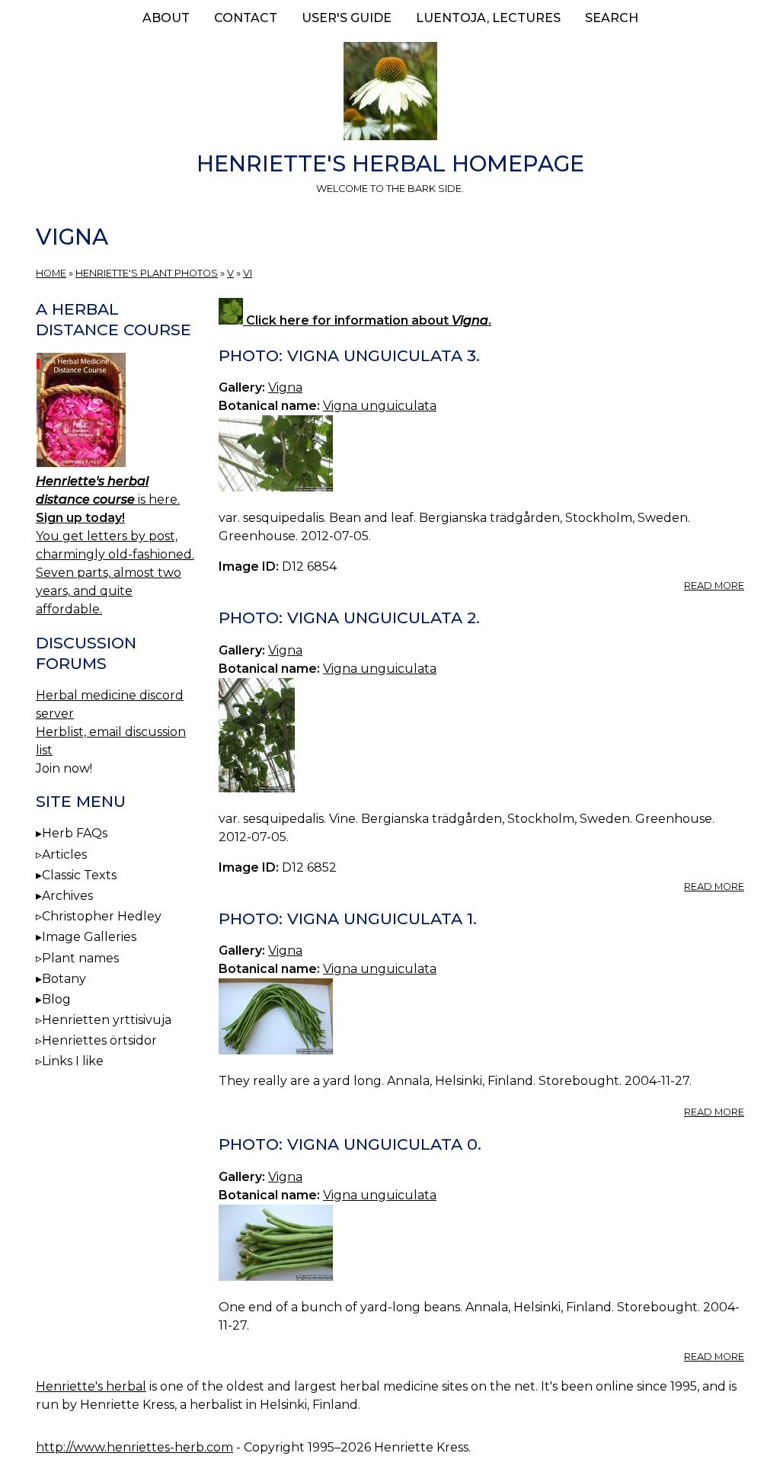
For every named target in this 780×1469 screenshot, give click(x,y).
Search (611, 18)
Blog (56, 999)
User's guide (347, 18)
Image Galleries (89, 937)
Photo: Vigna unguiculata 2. (349, 617)
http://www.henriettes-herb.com (134, 1447)
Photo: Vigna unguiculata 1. (348, 918)
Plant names (80, 958)
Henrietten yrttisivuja (106, 1020)
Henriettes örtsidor (99, 1040)
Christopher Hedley (101, 916)
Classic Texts (79, 875)
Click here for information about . (367, 320)
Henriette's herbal (91, 1386)
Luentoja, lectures (488, 18)
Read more (714, 585)
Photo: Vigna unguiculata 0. (350, 1144)
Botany (64, 978)
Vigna (285, 387)
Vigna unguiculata (379, 405)
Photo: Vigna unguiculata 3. (349, 355)
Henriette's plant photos (146, 273)
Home (51, 273)
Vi (247, 273)
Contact (245, 18)
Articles (64, 854)
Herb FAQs (74, 833)
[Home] (390, 94)
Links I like (73, 1061)
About (166, 18)
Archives (67, 895)
